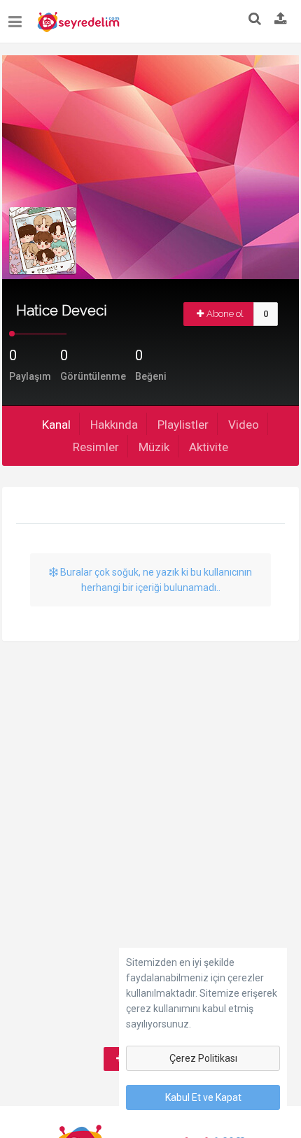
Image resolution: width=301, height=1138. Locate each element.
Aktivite (208, 447)
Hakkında (114, 425)
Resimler (96, 447)
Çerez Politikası (203, 1058)
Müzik (154, 447)
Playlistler (183, 425)
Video (243, 425)
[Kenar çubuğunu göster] (18, 16)
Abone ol (225, 313)
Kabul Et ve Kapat (203, 1097)
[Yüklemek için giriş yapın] (280, 19)
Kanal (56, 425)
